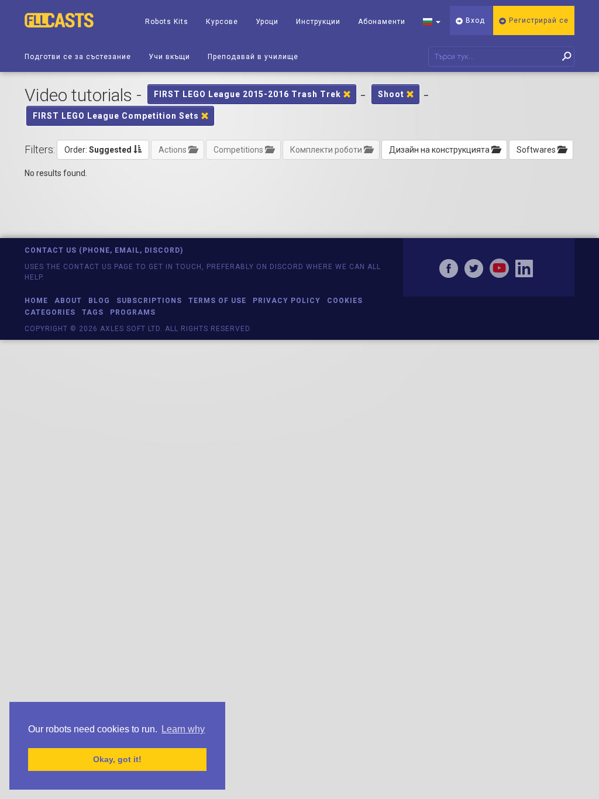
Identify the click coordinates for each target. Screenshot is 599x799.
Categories (50, 312)
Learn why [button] (183, 729)
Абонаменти (381, 22)
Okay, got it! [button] (117, 759)
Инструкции (318, 22)
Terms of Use (217, 301)
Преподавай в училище (253, 57)
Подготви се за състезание (78, 57)
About (68, 301)
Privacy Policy (287, 301)
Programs (133, 312)
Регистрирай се (538, 20)
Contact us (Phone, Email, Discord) (104, 250)
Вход (474, 20)
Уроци (267, 22)
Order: (98, 149)
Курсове (222, 22)
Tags (93, 312)
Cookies (345, 301)
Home (36, 301)
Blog (99, 301)
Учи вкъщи (169, 57)
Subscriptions (149, 301)
